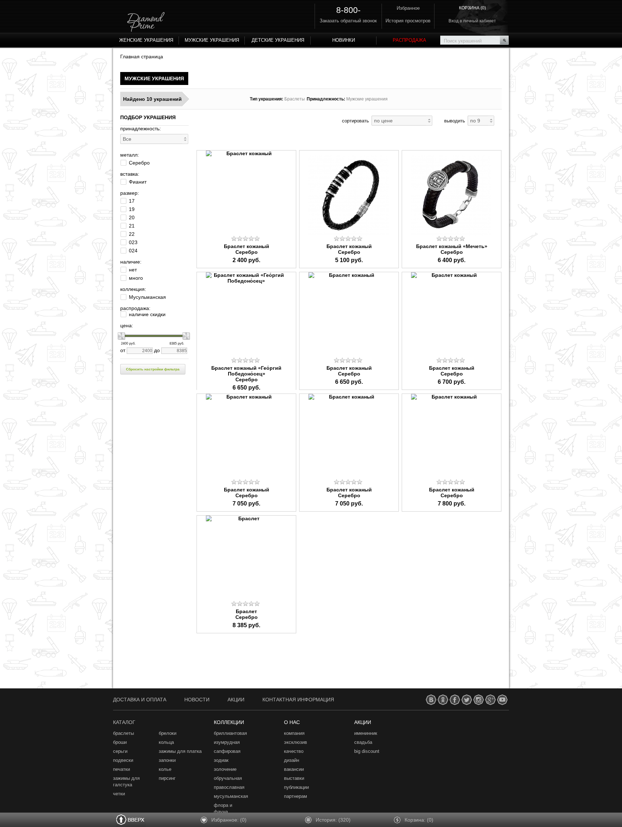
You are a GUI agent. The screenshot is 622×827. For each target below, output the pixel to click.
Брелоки (167, 733)
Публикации (296, 787)
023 (133, 242)
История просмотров (408, 20)
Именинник (365, 733)
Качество (293, 751)
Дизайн (291, 760)
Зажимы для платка (180, 751)
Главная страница (141, 56)
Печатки (121, 769)
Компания (294, 733)
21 (132, 226)
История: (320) (333, 820)
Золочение (225, 769)
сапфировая (227, 751)
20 (132, 217)
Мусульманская (147, 297)
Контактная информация (298, 699)
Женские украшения (146, 40)
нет (133, 270)
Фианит (138, 182)
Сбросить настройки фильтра (153, 369)
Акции (235, 699)
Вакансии (294, 769)
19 (132, 209)
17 (132, 201)
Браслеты (123, 733)
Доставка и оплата (139, 699)
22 (132, 234)
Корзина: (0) (419, 820)
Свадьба (363, 742)
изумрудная (227, 742)
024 (133, 250)
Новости (196, 699)
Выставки (294, 778)
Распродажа (409, 40)
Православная (229, 787)
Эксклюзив (295, 742)
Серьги (120, 751)
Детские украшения (278, 40)
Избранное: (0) (229, 820)
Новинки (343, 40)
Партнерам (295, 796)
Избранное (408, 8)
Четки (119, 793)
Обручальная (228, 778)
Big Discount (366, 751)
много (136, 278)
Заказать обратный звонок (348, 20)
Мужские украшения (212, 40)
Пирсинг (167, 778)
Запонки (167, 760)
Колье (165, 769)
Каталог (124, 722)
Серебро (139, 163)
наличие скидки (147, 314)
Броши (120, 742)
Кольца (166, 742)
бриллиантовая (230, 733)
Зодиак (221, 760)
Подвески (123, 760)
